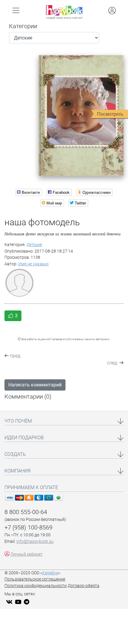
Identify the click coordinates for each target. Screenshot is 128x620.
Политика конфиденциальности (35, 585)
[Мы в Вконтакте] (10, 602)
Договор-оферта (83, 585)
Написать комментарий (35, 385)
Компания (17, 471)
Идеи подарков (24, 437)
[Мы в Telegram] (27, 602)
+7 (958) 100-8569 (28, 527)
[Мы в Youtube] (19, 602)
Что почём (18, 421)
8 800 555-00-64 (25, 512)
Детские (34, 244)
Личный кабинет (26, 554)
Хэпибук (50, 572)
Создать (15, 454)
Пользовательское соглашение (34, 579)
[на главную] (64, 12)
